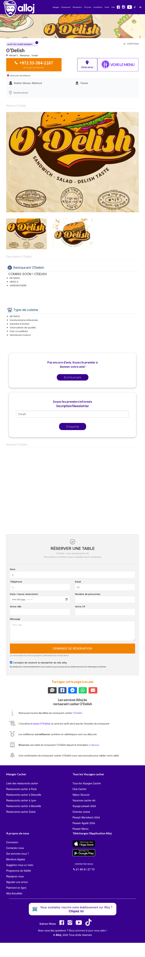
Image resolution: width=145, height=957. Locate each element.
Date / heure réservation (24, 594)
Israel (34, 55)
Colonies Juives (81, 811)
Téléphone (16, 582)
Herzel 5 (13, 55)
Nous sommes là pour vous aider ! (88, 930)
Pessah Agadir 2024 (83, 823)
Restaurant (66, 7)
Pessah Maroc (80, 828)
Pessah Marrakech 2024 (86, 817)
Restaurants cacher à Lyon (21, 800)
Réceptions (77, 7)
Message (15, 619)
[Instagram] (70, 923)
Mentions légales (15, 859)
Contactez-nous (15, 848)
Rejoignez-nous (15, 876)
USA (113, 7)
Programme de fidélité (18, 870)
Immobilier (97, 7)
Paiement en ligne (16, 887)
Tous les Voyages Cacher (86, 783)
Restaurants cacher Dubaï (21, 811)
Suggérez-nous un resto (19, 865)
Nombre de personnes (87, 594)
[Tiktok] (89, 923)
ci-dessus (94, 744)
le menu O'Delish (40, 723)
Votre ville (15, 607)
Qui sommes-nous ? (17, 853)
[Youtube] (79, 923)
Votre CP (80, 607)
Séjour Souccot (80, 794)
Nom (12, 569)
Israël (107, 7)
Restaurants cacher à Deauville (23, 794)
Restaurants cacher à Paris (21, 789)
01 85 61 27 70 (85, 866)
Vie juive (87, 7)
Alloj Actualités (14, 893)
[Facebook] (61, 923)
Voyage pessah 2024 (84, 806)
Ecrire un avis (72, 377)
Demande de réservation (72, 648)
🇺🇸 (140, 7)
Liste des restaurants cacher (22, 783)
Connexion (12, 842)
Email (78, 582)
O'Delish (77, 712)
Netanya (24, 55)
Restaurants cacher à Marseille (23, 806)
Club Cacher (79, 789)
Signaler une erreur (17, 882)
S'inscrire (72, 426)
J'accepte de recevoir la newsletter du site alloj (40, 663)
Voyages (56, 7)
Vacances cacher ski (83, 800)
